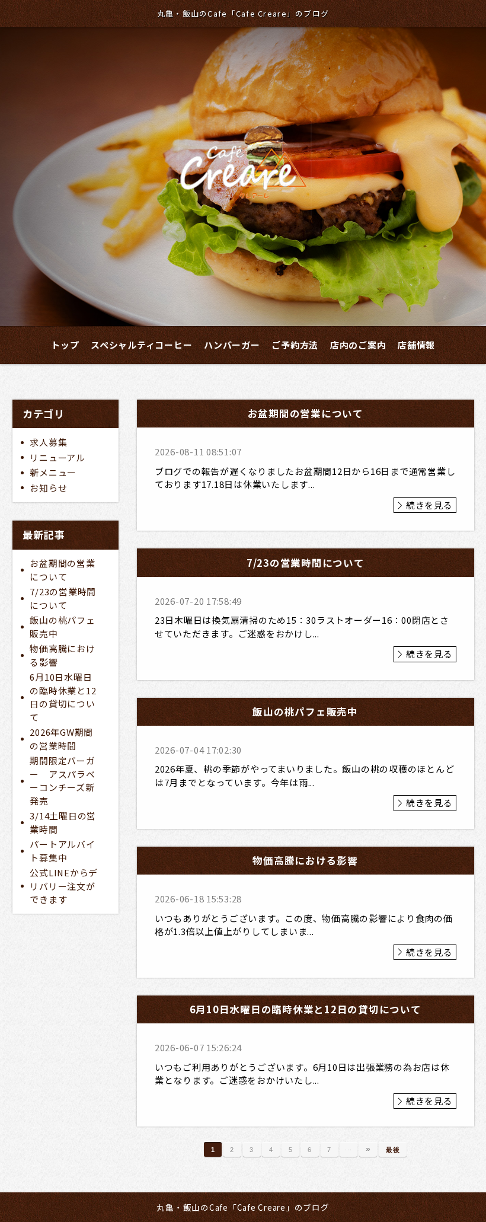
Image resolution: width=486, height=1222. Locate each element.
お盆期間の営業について (62, 570)
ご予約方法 (294, 345)
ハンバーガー (232, 345)
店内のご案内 (358, 345)
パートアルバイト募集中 (62, 851)
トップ (65, 345)
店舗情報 (416, 345)
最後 (393, 1149)
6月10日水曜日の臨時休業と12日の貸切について (63, 697)
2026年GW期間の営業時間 (61, 739)
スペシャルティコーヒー (141, 345)
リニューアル (57, 457)
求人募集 (48, 442)
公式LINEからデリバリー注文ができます (64, 885)
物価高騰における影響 (62, 655)
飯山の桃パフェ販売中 (62, 627)
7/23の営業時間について (63, 598)
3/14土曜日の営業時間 (63, 822)
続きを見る (429, 505)
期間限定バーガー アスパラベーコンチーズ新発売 (62, 780)
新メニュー (53, 472)
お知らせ (48, 487)
